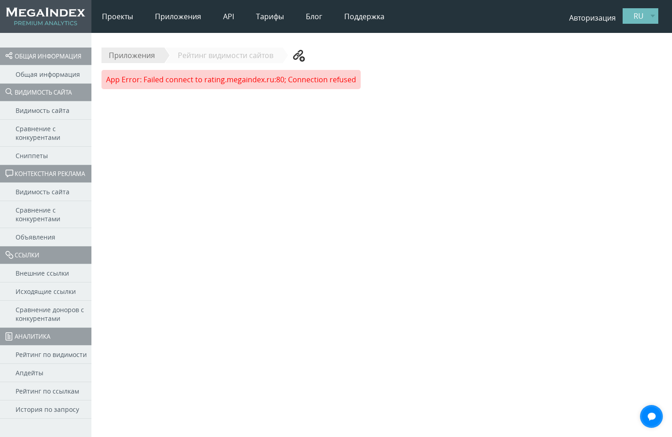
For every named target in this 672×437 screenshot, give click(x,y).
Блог (314, 16)
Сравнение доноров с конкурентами (50, 314)
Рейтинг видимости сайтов (225, 55)
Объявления (35, 237)
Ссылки (27, 255)
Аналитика (32, 336)
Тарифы (270, 16)
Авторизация (592, 18)
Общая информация (48, 56)
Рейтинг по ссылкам (47, 391)
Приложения (178, 16)
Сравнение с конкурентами (38, 133)
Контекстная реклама (50, 174)
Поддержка (364, 16)
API (228, 16)
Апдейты (29, 372)
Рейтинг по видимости (51, 354)
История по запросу (47, 409)
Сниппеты (32, 155)
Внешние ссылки (42, 273)
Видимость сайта (43, 92)
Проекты (117, 16)
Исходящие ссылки (46, 291)
